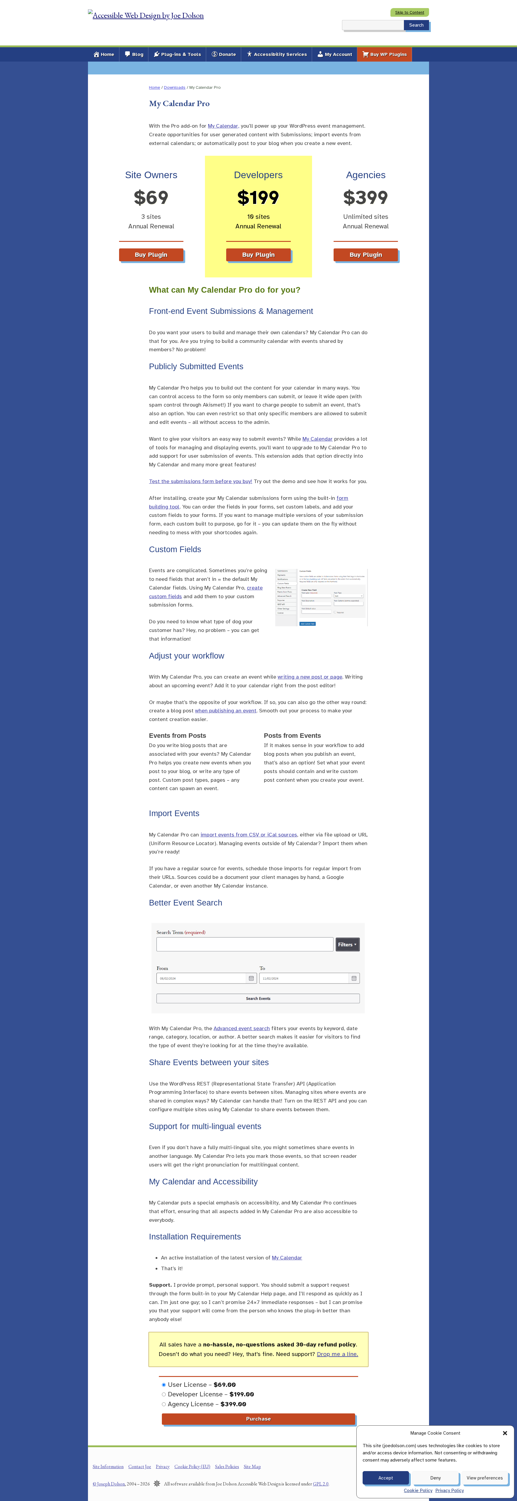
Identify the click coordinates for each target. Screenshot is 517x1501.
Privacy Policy (449, 1491)
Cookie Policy (418, 1491)
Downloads (174, 87)
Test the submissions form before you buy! (200, 481)
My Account (338, 54)
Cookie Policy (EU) (192, 1466)
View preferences (485, 1478)
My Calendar (317, 439)
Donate (227, 54)
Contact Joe (139, 1466)
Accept (385, 1478)
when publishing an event (225, 710)
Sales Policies (227, 1466)
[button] (505, 1433)
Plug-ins (181, 54)
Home (107, 54)
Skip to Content (409, 12)
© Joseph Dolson (109, 1484)
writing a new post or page (310, 677)
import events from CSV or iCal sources (248, 834)
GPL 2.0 (321, 1484)
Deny (435, 1478)
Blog (137, 54)
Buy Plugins (388, 54)
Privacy (163, 1466)
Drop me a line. (337, 1354)
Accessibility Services (280, 54)
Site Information (108, 1466)
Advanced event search (242, 1028)
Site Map (252, 1466)
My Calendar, (223, 126)
